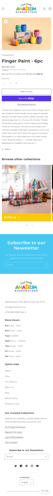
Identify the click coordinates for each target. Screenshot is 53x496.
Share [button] (7, 149)
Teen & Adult (11, 442)
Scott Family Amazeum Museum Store (22, 491)
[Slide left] (21, 225)
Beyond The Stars (13, 432)
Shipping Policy (12, 404)
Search (8, 371)
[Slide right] (32, 225)
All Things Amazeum (15, 427)
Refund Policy (11, 398)
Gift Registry (11, 382)
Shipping (5, 69)
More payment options (26, 104)
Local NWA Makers (14, 437)
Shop (7, 376)
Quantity (5, 78)
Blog (7, 393)
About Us (9, 387)
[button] (3, 8)
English (25, 482)
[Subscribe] (45, 265)
